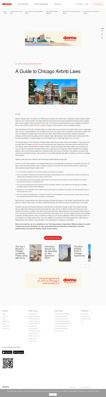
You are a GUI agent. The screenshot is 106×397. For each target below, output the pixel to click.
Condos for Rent (32, 338)
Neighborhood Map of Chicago (62, 314)
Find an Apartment (23, 4)
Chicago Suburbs (59, 331)
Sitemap (4, 323)
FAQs (3, 319)
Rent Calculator (85, 314)
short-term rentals (39, 125)
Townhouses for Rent (33, 336)
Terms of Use (5, 328)
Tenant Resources (85, 316)
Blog (82, 321)
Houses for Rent (32, 333)
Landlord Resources (86, 319)
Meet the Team (6, 321)
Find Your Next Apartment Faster (11, 347)
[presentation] (82, 266)
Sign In (86, 4)
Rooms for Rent (32, 341)
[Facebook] (102, 31)
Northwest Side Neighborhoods (62, 323)
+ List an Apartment (97, 4)
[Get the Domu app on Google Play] (18, 352)
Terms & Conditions (85, 387)
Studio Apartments (33, 314)
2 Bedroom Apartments (34, 319)
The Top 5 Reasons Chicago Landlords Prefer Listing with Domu (21, 252)
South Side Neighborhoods (61, 326)
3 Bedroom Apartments (34, 321)
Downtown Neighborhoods (61, 316)
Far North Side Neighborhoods (62, 321)
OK (52, 394)
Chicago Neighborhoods (41, 4)
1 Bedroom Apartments (34, 316)
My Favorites (79, 4)
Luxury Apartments (33, 328)
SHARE (102, 28)
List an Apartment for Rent (53, 238)
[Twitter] (102, 34)
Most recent (5, 12)
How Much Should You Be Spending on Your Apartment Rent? (51, 252)
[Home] (7, 4)
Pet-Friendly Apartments (34, 331)
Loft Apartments (32, 326)
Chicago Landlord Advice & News (32, 64)
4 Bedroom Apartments (34, 323)
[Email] (102, 38)
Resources (57, 4)
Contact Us (5, 316)
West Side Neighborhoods (61, 328)
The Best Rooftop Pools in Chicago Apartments (79, 251)
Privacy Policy (5, 326)
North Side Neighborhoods (61, 319)
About (3, 314)
